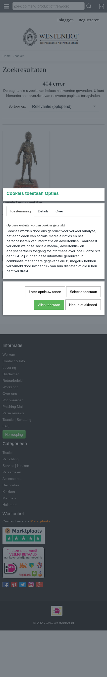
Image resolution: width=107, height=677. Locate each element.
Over (59, 211)
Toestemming (20, 211)
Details (43, 211)
